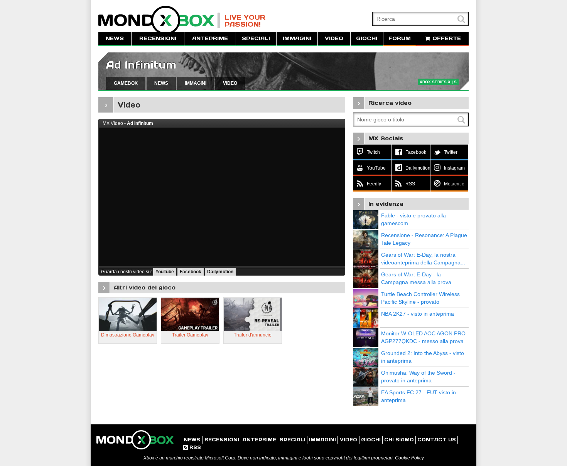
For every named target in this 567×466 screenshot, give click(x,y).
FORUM (399, 38)
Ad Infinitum (141, 65)
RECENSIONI (157, 38)
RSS (192, 447)
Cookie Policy (409, 458)
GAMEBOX (126, 83)
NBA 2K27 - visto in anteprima (417, 314)
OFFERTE (445, 38)
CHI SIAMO (399, 439)
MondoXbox (159, 20)
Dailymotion (220, 271)
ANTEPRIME (210, 38)
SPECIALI (256, 38)
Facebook (190, 271)
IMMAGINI (297, 38)
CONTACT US (436, 439)
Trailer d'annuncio (253, 335)
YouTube (164, 271)
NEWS (115, 38)
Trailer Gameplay (190, 335)
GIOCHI (366, 38)
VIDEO (334, 38)
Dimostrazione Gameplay (127, 335)
